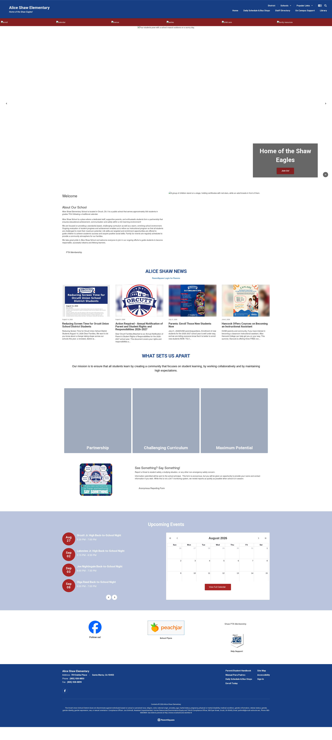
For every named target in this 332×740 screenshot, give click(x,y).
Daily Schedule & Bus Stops (239, 679)
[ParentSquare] (166, 720)
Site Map (261, 670)
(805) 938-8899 (74, 682)
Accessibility (263, 675)
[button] (286, 5)
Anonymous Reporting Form (152, 488)
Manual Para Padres (235, 675)
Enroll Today (232, 683)
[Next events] (114, 597)
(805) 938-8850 (77, 678)
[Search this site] (325, 5)
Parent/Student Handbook (238, 670)
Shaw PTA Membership (235, 623)
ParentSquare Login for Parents (166, 278)
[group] (97, 420)
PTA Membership (74, 252)
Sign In (260, 679)
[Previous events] (108, 597)
